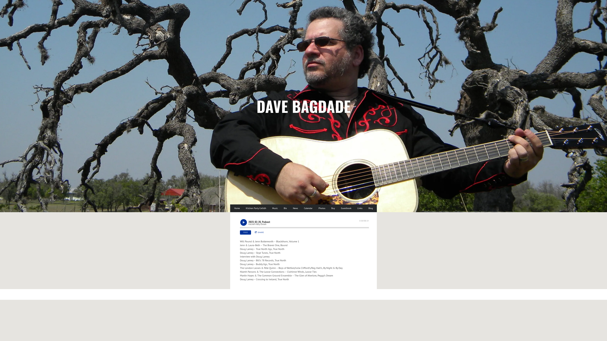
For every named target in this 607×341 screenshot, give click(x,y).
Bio (285, 208)
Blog (370, 208)
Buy (333, 208)
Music (275, 208)
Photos (322, 208)
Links (359, 208)
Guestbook (346, 208)
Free (245, 232)
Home (237, 208)
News (295, 208)
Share (261, 232)
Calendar (308, 208)
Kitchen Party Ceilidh (256, 208)
